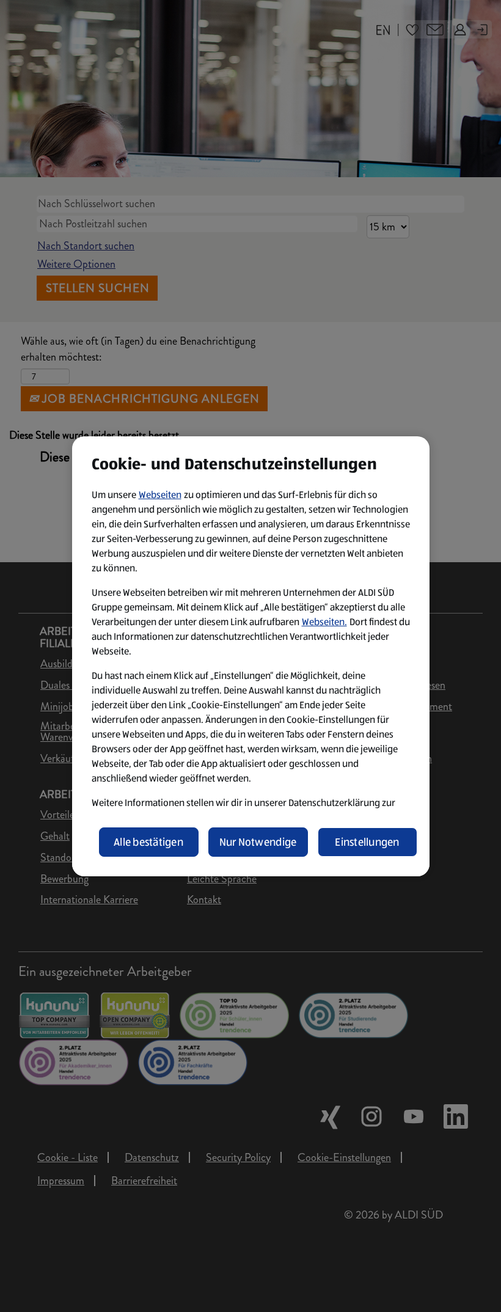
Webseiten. (324, 622)
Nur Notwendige (258, 842)
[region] (251, 656)
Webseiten (160, 495)
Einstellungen (367, 842)
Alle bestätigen (148, 842)
